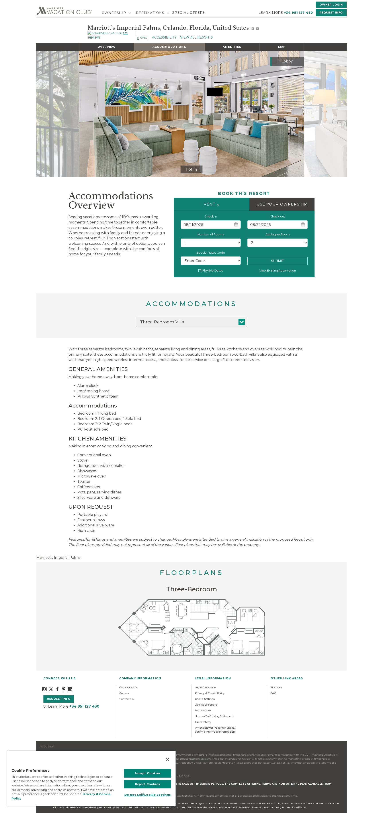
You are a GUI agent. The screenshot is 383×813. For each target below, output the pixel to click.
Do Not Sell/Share (206, 704)
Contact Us (126, 698)
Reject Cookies (147, 784)
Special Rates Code (210, 252)
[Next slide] (297, 114)
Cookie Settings (205, 698)
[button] (211, 204)
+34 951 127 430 (298, 13)
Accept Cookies (148, 773)
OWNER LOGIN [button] (331, 4)
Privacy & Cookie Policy (210, 693)
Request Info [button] (331, 12)
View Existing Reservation (277, 270)
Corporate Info (128, 687)
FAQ (274, 693)
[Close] (167, 759)
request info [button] (58, 698)
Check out (277, 216)
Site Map (276, 687)
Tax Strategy (203, 722)
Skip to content (16, 2)
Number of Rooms (210, 234)
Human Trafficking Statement (214, 716)
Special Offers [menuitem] (188, 13)
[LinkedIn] (70, 689)
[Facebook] (57, 689)
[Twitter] (51, 689)
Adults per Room (278, 234)
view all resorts (196, 37)
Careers (124, 693)
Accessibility (164, 37)
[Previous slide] (86, 114)
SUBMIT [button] (277, 261)
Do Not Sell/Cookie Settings (147, 794)
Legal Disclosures (205, 687)
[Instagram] (44, 689)
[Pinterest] (64, 689)
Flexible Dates (212, 270)
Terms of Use (203, 710)
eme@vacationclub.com (195, 758)
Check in (210, 216)
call (143, 37)
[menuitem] (116, 13)
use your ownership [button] (282, 204)
